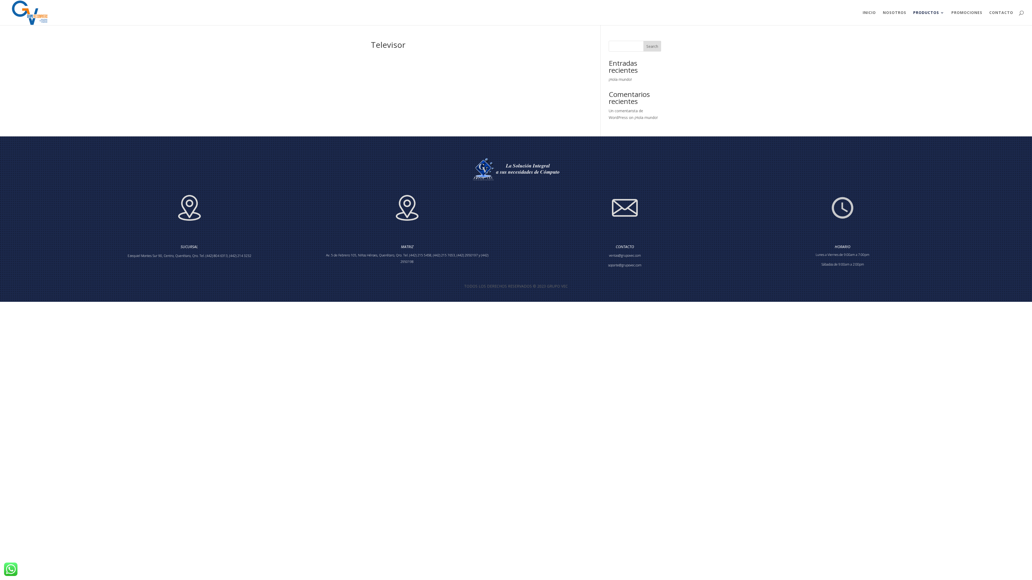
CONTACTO (1001, 13)
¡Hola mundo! (620, 79)
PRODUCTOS (926, 13)
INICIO (869, 13)
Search (652, 46)
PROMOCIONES (966, 13)
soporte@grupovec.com (625, 265)
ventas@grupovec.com (625, 255)
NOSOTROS (894, 13)
